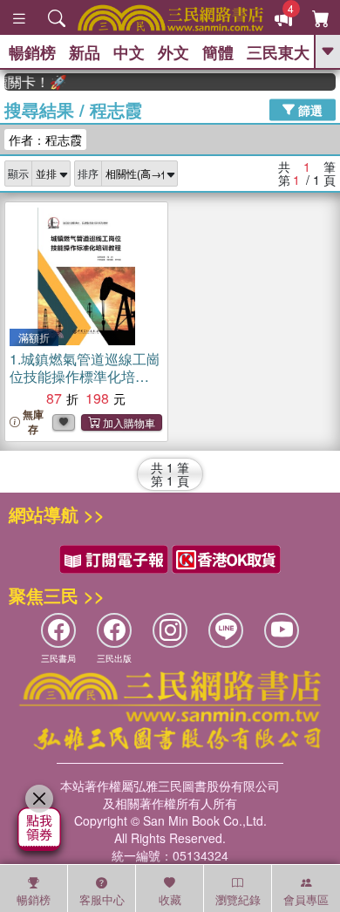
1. (85, 376)
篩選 (309, 109)
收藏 (170, 899)
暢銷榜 (32, 52)
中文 (129, 52)
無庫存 (33, 422)
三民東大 (278, 52)
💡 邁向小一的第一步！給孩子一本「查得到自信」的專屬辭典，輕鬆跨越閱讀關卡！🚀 (32, 82)
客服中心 (102, 899)
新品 (84, 52)
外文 (173, 52)
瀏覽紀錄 (238, 899)
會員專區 (306, 899)
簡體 (218, 52)
